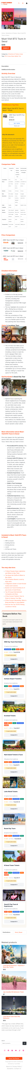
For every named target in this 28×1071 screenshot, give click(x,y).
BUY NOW (17, 123)
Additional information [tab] (8, 69)
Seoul (16, 932)
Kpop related (14, 56)
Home (3, 33)
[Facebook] (8, 1050)
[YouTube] (15, 1050)
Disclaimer (10, 1068)
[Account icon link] (26, 3)
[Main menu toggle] (22, 3)
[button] (19, 3)
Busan (20, 932)
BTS (6, 56)
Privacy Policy (17, 1066)
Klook (4, 274)
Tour (20, 56)
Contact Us (17, 1068)
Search (3, 1040)
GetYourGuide (7, 377)
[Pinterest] (23, 1050)
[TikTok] (19, 1050)
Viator (4, 325)
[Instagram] (4, 1050)
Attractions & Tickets (11, 33)
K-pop (21, 54)
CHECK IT (6, 48)
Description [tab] (5, 66)
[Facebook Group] (12, 1050)
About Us (9, 1066)
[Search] (24, 1043)
